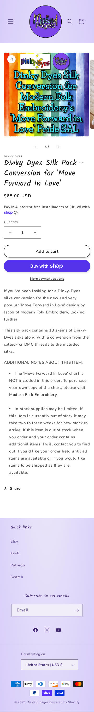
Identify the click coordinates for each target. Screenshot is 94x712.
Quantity (11, 222)
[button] (10, 21)
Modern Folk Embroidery (33, 394)
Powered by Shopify (64, 702)
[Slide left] (35, 146)
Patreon (17, 565)
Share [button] (15, 488)
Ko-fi (14, 553)
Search (16, 577)
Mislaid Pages (38, 702)
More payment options (47, 279)
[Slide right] (58, 146)
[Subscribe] (77, 610)
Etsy (14, 541)
